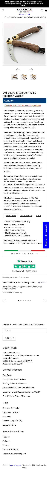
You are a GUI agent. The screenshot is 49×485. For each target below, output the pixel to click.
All (29, 14)
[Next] (31, 70)
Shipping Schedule (11, 408)
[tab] (24, 100)
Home (21, 14)
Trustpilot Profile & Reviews (14, 379)
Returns (6, 437)
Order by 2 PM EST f (14, 106)
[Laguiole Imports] (24, 10)
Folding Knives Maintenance (15, 383)
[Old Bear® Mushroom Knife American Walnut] (24, 44)
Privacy (6, 445)
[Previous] (18, 70)
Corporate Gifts (9, 425)
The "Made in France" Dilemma (16, 396)
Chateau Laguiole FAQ (12, 421)
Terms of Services (10, 449)
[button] (42, 10)
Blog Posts (7, 375)
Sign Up (9, 338)
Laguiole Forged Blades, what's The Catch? (21, 392)
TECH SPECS (26, 216)
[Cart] (46, 10)
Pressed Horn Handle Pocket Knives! (18, 388)
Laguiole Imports (15, 465)
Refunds (6, 441)
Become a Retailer (11, 412)
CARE (38, 216)
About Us (7, 416)
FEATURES (11, 216)
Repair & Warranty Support (14, 454)
